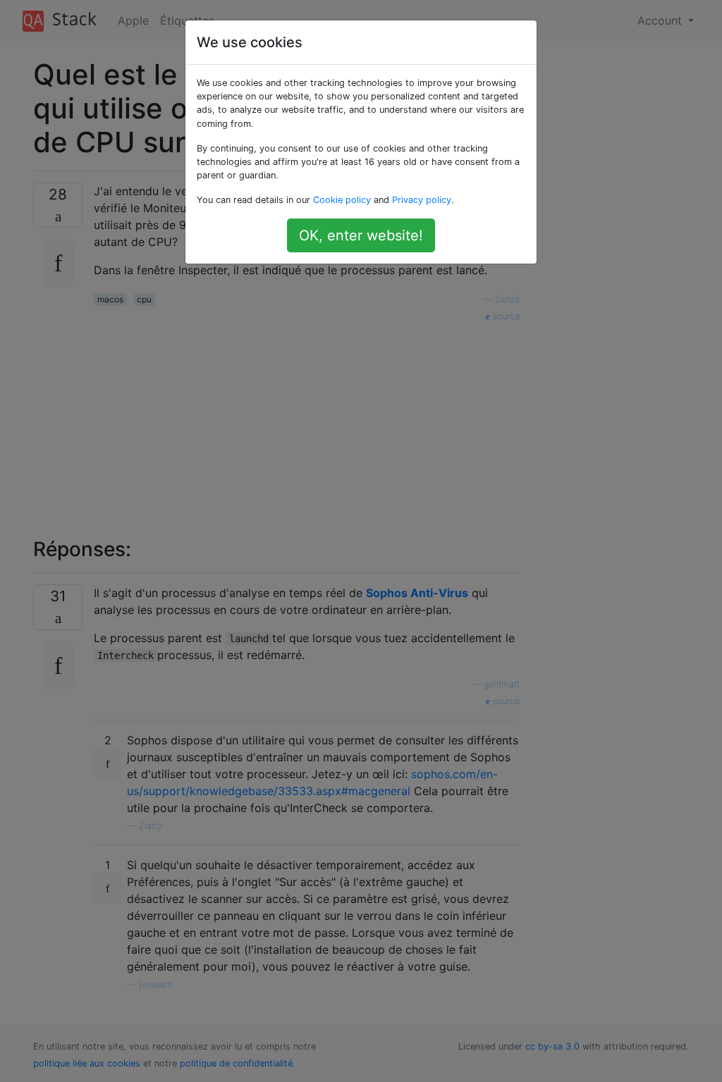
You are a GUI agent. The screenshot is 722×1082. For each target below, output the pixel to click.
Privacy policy (421, 200)
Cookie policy (342, 200)
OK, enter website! (361, 235)
